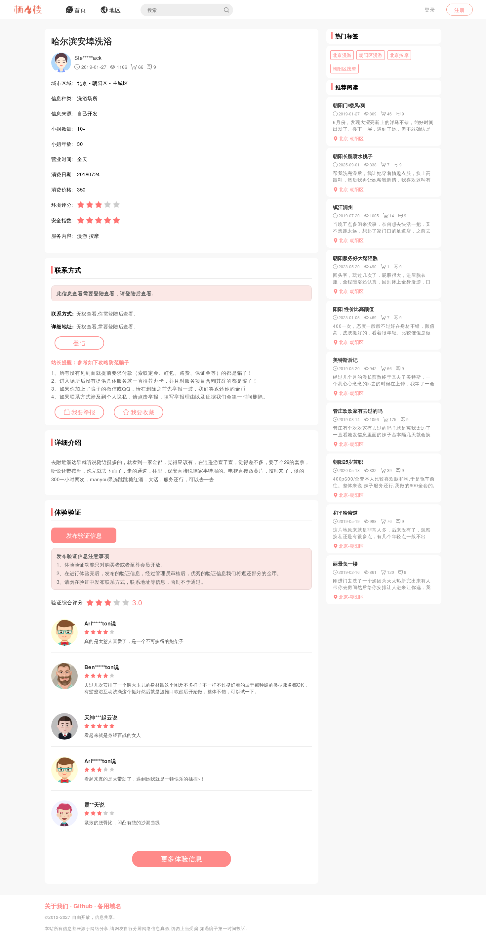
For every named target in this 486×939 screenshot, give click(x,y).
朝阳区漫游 (371, 55)
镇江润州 (343, 207)
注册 (459, 9)
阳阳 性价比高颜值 (353, 309)
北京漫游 (342, 55)
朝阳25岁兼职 (348, 461)
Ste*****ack (87, 58)
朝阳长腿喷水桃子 (353, 156)
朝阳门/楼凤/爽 (349, 105)
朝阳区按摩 (344, 68)
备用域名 (109, 906)
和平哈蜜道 (345, 512)
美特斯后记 (345, 359)
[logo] (36, 10)
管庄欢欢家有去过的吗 (358, 410)
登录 (430, 9)
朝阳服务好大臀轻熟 (355, 258)
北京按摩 (399, 55)
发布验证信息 (84, 535)
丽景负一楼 (345, 563)
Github (83, 906)
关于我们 (56, 906)
